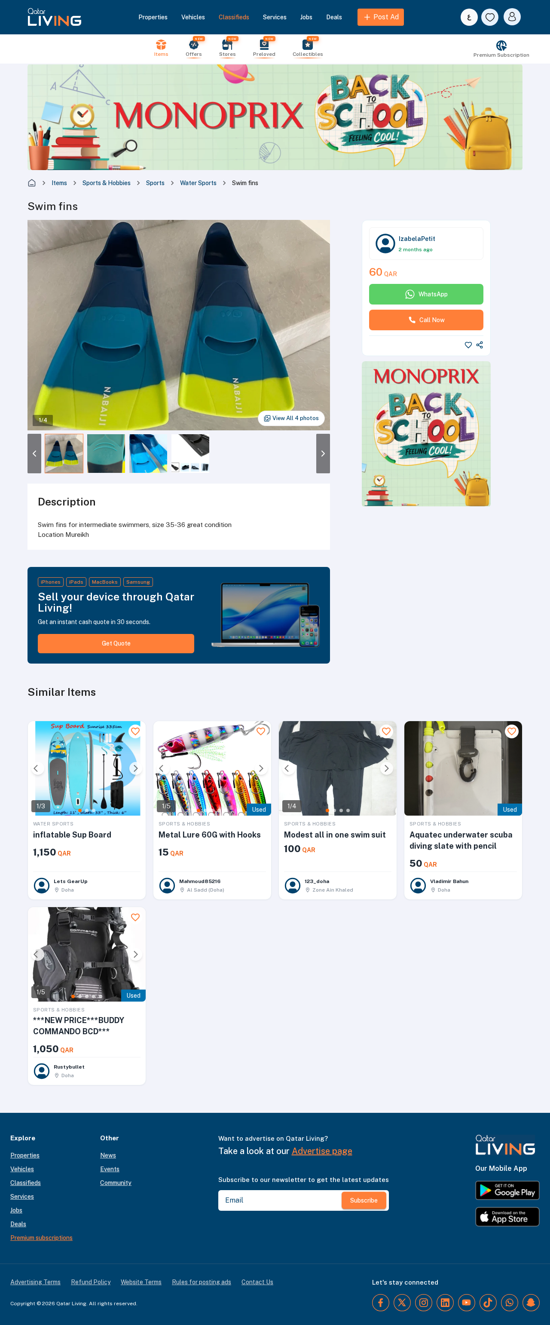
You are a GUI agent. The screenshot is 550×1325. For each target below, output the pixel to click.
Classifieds (234, 17)
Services (275, 17)
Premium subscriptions (41, 1237)
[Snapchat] (531, 1302)
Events (109, 1169)
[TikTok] (488, 1302)
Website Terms (141, 1282)
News (108, 1155)
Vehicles (193, 17)
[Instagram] (423, 1302)
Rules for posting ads (201, 1282)
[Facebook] (380, 1302)
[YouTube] (466, 1302)
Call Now (432, 320)
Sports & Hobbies (106, 183)
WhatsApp (433, 294)
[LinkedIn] (445, 1302)
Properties (153, 17)
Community (115, 1182)
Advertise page (322, 1151)
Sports (155, 183)
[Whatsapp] (509, 1302)
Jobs (306, 17)
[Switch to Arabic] (469, 17)
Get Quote (116, 643)
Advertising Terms (35, 1282)
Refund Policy (90, 1282)
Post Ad (386, 17)
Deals (334, 17)
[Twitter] (402, 1302)
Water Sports (198, 183)
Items (59, 183)
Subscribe (364, 1200)
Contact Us (257, 1282)
